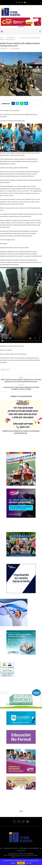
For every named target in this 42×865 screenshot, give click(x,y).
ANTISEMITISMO (34, 848)
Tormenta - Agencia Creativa (23, 857)
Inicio (1, 38)
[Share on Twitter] (17, 103)
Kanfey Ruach (11, 38)
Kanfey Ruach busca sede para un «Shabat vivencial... (21, 432)
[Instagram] (22, 2)
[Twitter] (19, 2)
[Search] (40, 31)
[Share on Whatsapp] (22, 103)
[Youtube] (24, 2)
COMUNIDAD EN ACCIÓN (11, 848)
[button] (1, 418)
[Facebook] (14, 821)
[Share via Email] (26, 103)
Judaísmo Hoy (21, 850)
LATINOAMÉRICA (23, 848)
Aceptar (20, 863)
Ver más (28, 863)
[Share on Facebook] (13, 103)
